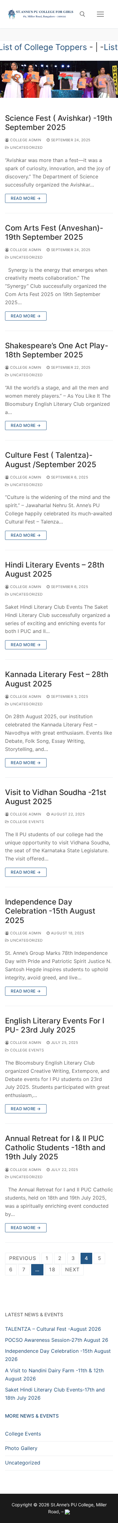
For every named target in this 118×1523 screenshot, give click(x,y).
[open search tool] (82, 14)
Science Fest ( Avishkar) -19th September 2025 (58, 123)
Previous (22, 1258)
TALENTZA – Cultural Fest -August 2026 (53, 1329)
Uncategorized (26, 147)
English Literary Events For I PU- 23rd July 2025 (54, 1025)
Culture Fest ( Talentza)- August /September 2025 (50, 460)
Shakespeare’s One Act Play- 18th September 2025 (56, 350)
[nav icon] (100, 14)
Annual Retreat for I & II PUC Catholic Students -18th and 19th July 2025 (55, 1147)
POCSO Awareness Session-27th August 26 (56, 1340)
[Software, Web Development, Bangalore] (67, 1511)
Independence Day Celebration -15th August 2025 (50, 911)
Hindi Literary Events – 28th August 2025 (54, 569)
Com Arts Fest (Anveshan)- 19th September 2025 (54, 232)
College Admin (25, 140)
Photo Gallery (21, 1448)
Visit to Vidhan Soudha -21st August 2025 (55, 797)
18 (52, 1269)
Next (72, 1269)
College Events (26, 822)
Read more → (26, 198)
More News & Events (32, 1416)
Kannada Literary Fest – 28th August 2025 (56, 679)
